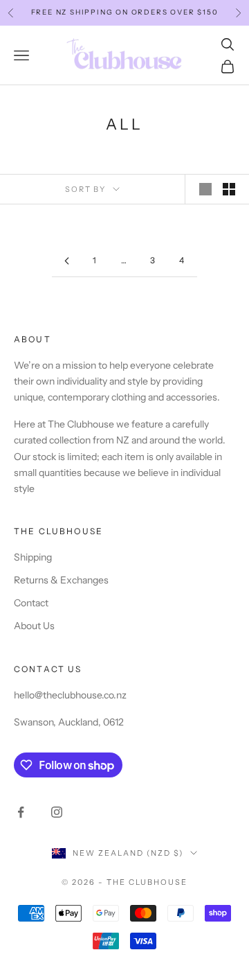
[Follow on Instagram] (57, 812)
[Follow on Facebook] (21, 812)
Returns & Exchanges (61, 580)
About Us (34, 625)
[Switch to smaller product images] (229, 189)
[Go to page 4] (66, 260)
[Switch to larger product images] (205, 189)
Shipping (33, 557)
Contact (31, 603)
